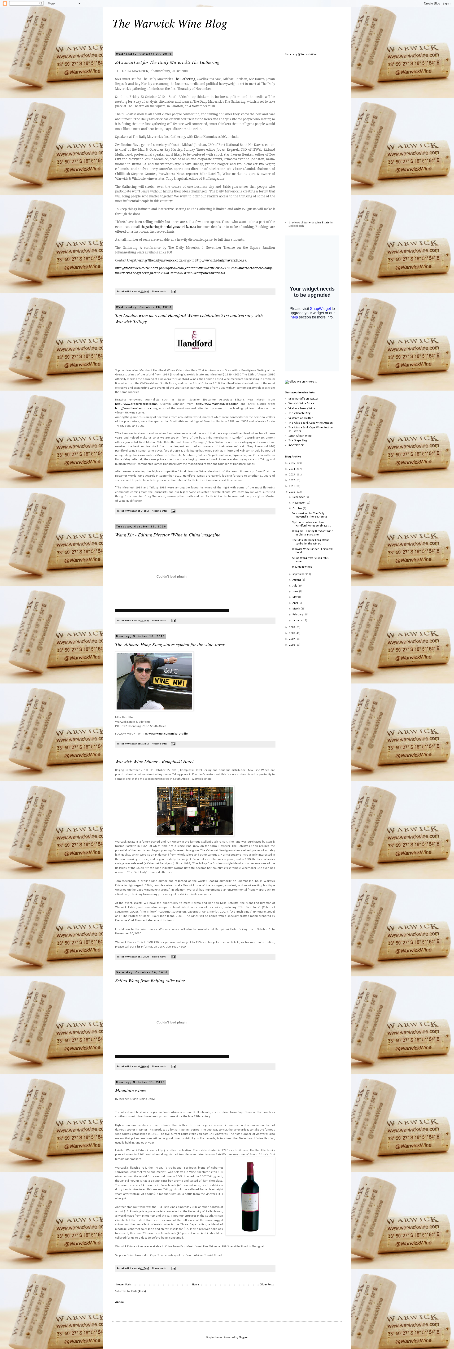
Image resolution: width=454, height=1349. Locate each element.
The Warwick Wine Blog (169, 23)
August (297, 580)
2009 (292, 627)
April (295, 603)
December (299, 497)
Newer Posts (123, 1284)
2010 (292, 492)
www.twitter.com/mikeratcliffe (168, 733)
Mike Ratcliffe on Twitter (303, 398)
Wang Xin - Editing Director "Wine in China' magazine (167, 534)
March (296, 608)
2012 (292, 480)
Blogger (243, 1337)
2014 (292, 469)
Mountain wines (130, 1090)
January (297, 620)
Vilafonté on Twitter (300, 418)
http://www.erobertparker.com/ (136, 403)
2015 (292, 463)
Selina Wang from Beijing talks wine (150, 980)
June (295, 591)
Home (195, 1284)
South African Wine (300, 436)
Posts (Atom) (138, 1291)
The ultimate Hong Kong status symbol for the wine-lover (170, 644)
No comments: (160, 291)
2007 (292, 639)
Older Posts (267, 1284)
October (297, 508)
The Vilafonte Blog (299, 413)
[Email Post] (173, 291)
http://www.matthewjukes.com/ (217, 403)
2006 (292, 645)
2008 (292, 633)
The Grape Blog (297, 440)
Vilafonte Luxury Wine (301, 408)
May (295, 597)
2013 (292, 474)
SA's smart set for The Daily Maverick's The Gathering (167, 62)
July (295, 585)
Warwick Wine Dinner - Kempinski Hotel (154, 761)
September (299, 574)
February (298, 614)
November (299, 502)
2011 (292, 486)
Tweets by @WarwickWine (301, 54)
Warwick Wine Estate (317, 222)
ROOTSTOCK (296, 445)
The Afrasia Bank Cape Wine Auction (310, 423)
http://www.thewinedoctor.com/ (136, 408)
